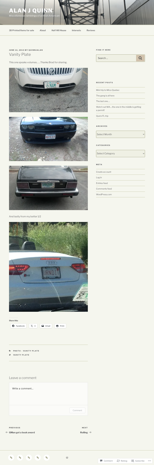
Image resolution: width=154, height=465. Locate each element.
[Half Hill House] (29, 458)
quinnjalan (36, 50)
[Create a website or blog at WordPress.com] (67, 457)
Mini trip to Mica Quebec (108, 90)
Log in (99, 177)
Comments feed (104, 188)
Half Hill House (59, 30)
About (43, 30)
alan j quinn (31, 10)
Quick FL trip (102, 116)
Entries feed (102, 183)
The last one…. (103, 101)
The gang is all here (105, 95)
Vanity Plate (21, 355)
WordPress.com (104, 194)
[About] (20, 458)
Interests (76, 30)
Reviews (91, 30)
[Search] (140, 58)
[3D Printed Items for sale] (11, 458)
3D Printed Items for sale (21, 30)
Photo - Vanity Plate (26, 351)
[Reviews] (47, 458)
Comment (77, 410)
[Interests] (38, 458)
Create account (103, 172)
